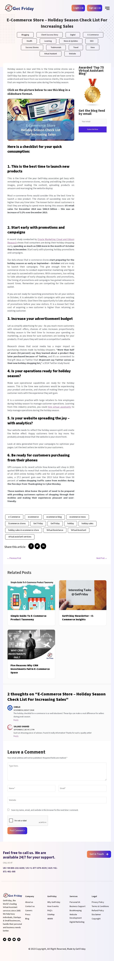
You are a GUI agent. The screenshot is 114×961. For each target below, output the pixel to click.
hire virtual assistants (59, 407)
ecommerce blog (54, 517)
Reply (16, 720)
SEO (92, 41)
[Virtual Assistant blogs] (93, 93)
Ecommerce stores (17, 523)
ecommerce (33, 517)
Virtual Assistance (55, 530)
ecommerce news (77, 517)
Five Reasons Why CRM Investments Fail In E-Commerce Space (30, 669)
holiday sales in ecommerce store (23, 530)
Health (29, 41)
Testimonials (56, 47)
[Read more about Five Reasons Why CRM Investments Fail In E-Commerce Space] (31, 644)
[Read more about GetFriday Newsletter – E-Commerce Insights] (83, 595)
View (93, 47)
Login (76, 8)
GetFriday (55, 523)
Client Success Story (49, 34)
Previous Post (14, 558)
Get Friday (38, 523)
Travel (75, 47)
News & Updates (71, 41)
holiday (70, 523)
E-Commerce (93, 34)
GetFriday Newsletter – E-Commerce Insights (78, 617)
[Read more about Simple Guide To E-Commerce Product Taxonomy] (31, 595)
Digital (72, 34)
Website (72, 53)
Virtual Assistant (50, 53)
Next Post (101, 558)
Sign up (92, 8)
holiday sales (87, 523)
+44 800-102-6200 (15, 868)
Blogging (25, 34)
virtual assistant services (19, 536)
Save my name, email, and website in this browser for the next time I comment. (44, 810)
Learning (48, 41)
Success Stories (32, 47)
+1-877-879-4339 (37, 868)
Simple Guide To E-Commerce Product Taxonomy (28, 617)
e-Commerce (14, 517)
